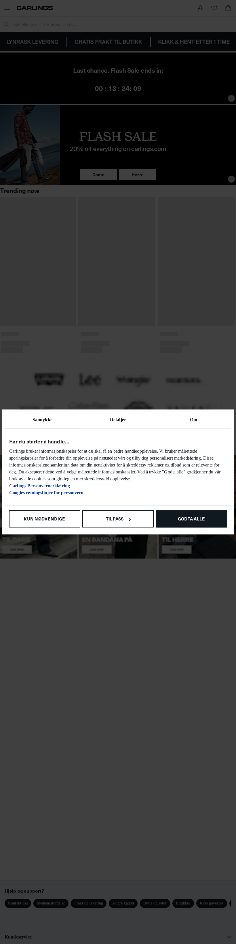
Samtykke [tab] (42, 420)
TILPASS (115, 519)
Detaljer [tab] (118, 420)
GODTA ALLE (191, 519)
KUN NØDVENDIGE (44, 519)
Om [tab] (193, 420)
